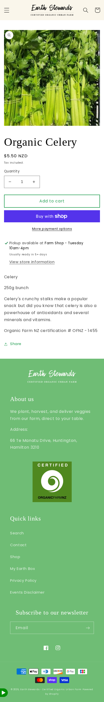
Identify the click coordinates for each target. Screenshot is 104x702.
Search (17, 533)
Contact (18, 544)
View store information (32, 261)
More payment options (52, 229)
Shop (15, 556)
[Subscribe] (88, 628)
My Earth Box (22, 568)
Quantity (12, 171)
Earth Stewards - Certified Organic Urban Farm (51, 689)
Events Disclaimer (27, 592)
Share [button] (15, 343)
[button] (6, 10)
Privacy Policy (23, 580)
